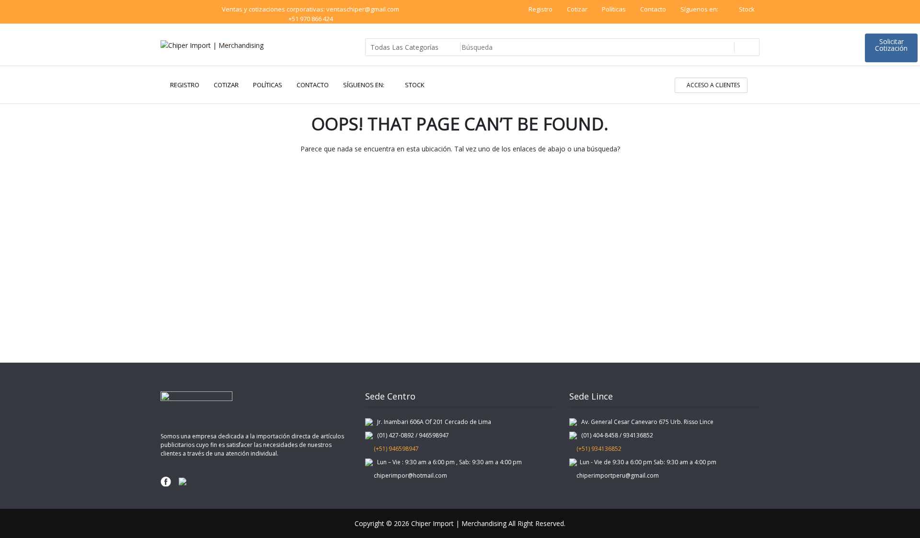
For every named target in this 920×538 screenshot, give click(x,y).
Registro (540, 9)
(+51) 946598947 (394, 449)
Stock (747, 9)
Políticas (614, 9)
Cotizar (577, 9)
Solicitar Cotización (891, 45)
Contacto (653, 9)
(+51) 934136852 (598, 449)
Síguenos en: (700, 9)
